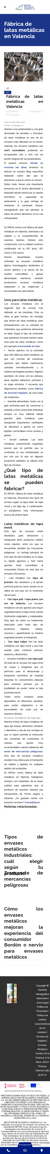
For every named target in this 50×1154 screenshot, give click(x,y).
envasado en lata (30, 346)
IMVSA (15, 111)
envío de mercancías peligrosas (23, 751)
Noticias (37, 111)
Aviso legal (42, 1002)
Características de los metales (42, 1028)
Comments (14, 115)
